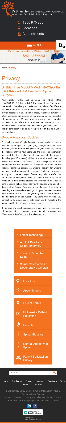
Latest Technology (31, 235)
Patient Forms (32, 303)
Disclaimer (17, 381)
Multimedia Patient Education (35, 314)
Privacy (29, 381)
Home (4, 68)
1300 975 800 (33, 22)
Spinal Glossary (33, 334)
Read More (34, 60)
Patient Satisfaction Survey (35, 358)
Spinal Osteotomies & (34, 265)
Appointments (33, 33)
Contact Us (37, 384)
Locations (30, 28)
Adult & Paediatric (31, 244)
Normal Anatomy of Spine (35, 345)
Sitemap (40, 381)
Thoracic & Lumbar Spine (32, 255)
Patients (28, 325)
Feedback (52, 381)
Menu (37, 45)
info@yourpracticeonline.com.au (30, 214)
